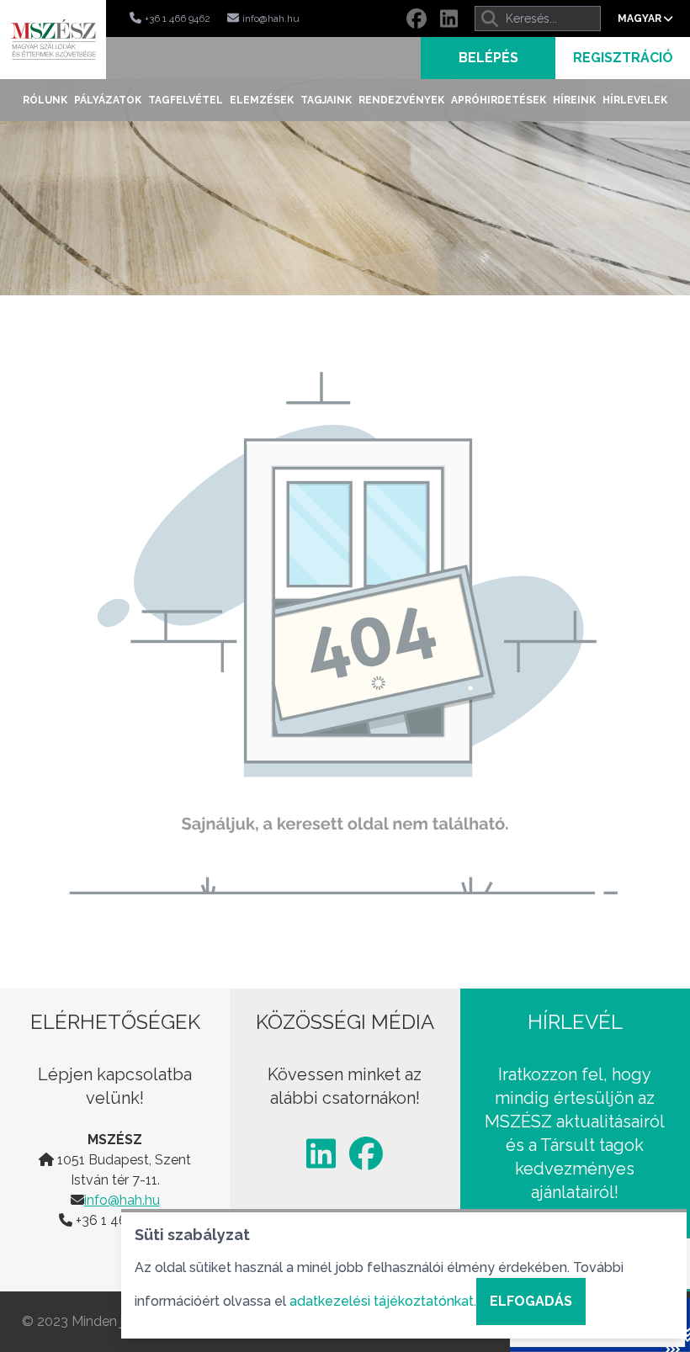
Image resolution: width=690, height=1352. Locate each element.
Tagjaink (326, 100)
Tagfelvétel (185, 100)
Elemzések (262, 100)
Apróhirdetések (498, 100)
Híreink (574, 100)
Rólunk (45, 100)
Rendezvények (401, 100)
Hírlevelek (634, 100)
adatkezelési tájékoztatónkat (381, 1301)
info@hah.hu (122, 1200)
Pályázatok (107, 100)
